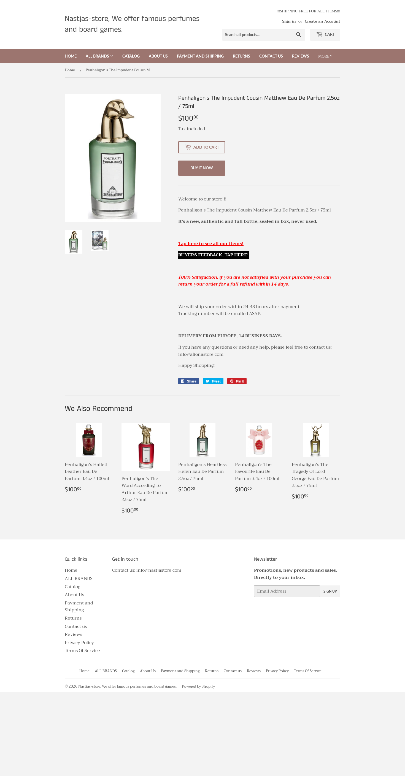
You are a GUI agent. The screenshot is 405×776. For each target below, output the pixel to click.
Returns (241, 56)
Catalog (131, 56)
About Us (158, 56)
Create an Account (322, 21)
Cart (329, 34)
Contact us (271, 56)
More (324, 56)
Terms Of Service (82, 651)
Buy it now (201, 167)
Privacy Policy (79, 643)
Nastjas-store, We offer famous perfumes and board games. (132, 24)
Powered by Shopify (198, 686)
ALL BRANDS (98, 56)
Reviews (300, 56)
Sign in (289, 21)
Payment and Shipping (200, 56)
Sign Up (330, 591)
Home (71, 56)
